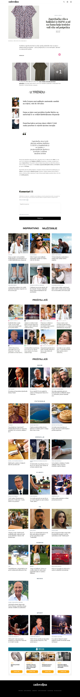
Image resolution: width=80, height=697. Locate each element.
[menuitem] (67, 2)
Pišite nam (20, 690)
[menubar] (67, 2)
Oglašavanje (50, 690)
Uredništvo (34, 690)
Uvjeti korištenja (27, 690)
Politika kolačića (58, 690)
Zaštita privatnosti (42, 690)
